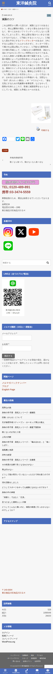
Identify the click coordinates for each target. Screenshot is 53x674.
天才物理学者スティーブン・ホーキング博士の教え (23, 422)
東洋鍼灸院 (26, 3)
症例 (6, 150)
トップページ (14, 655)
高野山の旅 (6, 408)
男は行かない (7, 469)
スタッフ (25, 658)
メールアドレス (9, 333)
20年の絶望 (6, 455)
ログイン (6, 632)
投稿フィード (8, 636)
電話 (26, 672)
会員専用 (38, 661)
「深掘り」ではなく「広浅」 (14, 497)
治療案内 (25, 655)
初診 (32, 655)
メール (37, 672)
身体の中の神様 (8, 492)
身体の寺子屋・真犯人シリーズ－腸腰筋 (18, 412)
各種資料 (34, 658)
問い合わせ (16, 661)
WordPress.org (8, 642)
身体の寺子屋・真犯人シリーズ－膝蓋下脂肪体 (21, 427)
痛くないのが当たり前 (11, 432)
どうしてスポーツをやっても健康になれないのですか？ (25, 487)
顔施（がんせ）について (12, 417)
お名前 (5, 344)
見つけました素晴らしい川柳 (14, 502)
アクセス (40, 655)
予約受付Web (16, 672)
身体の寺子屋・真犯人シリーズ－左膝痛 (18, 460)
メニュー (5, 672)
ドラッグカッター (27, 40)
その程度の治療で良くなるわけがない (17, 465)
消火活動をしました (10, 482)
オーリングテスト (13, 658)
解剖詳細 (43, 658)
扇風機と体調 (7, 450)
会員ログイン (27, 661)
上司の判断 (6, 437)
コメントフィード (10, 639)
